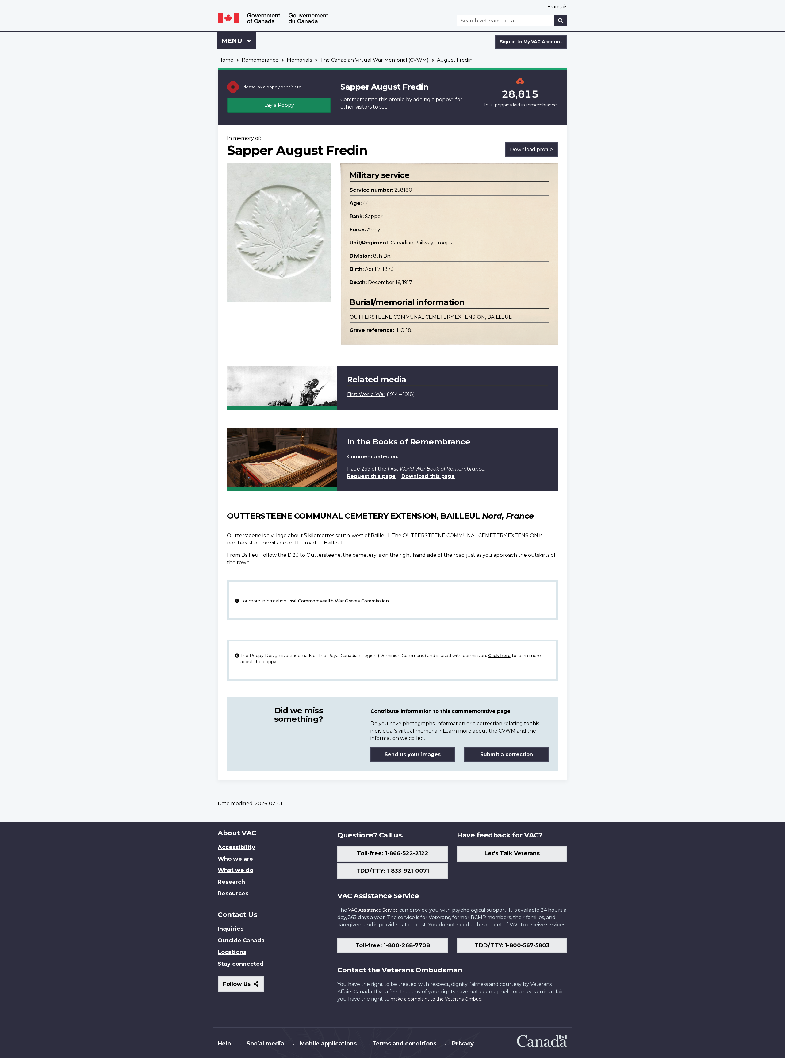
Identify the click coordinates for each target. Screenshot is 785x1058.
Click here (499, 655)
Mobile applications (328, 1043)
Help (224, 1043)
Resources (233, 893)
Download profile (531, 149)
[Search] (560, 20)
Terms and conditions (404, 1043)
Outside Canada (241, 940)
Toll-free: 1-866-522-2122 (392, 853)
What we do (235, 870)
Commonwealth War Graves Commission (343, 601)
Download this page (428, 476)
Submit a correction (506, 754)
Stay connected (241, 963)
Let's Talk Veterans (512, 853)
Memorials (299, 60)
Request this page (371, 476)
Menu (232, 40)
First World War (366, 394)
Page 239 (358, 469)
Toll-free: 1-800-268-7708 (392, 945)
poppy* (445, 99)
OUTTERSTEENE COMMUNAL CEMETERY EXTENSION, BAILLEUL (430, 317)
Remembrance (260, 60)
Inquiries (230, 928)
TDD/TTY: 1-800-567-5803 (512, 945)
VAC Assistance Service (373, 910)
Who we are (235, 859)
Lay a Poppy (279, 105)
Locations (232, 952)
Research (231, 882)
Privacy (463, 1043)
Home (225, 60)
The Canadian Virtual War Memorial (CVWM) (374, 60)
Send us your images (413, 754)
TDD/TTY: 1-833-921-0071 (392, 871)
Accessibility (236, 847)
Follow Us (243, 986)
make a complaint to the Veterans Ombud (436, 999)
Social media (265, 1043)
